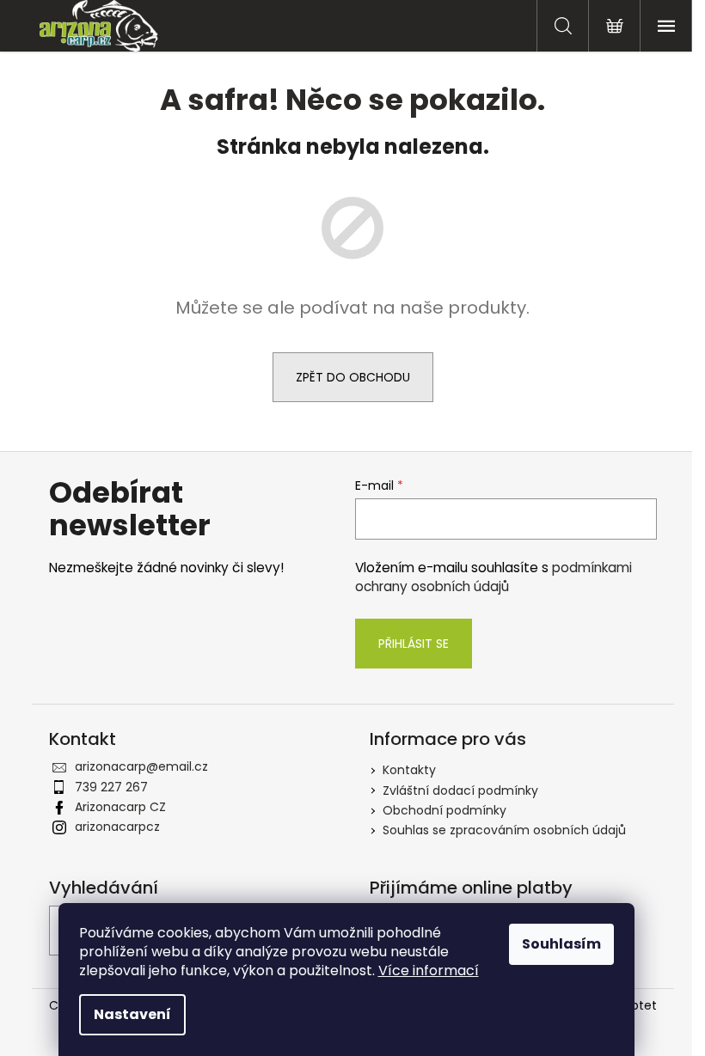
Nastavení (132, 1014)
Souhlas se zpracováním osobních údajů (504, 830)
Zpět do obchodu (353, 377)
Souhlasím (561, 944)
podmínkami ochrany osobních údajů (493, 577)
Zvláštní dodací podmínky (460, 790)
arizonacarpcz (117, 826)
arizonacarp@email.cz (141, 766)
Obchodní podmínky (444, 810)
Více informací (428, 970)
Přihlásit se (413, 643)
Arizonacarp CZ (120, 806)
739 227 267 (111, 787)
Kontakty (409, 769)
